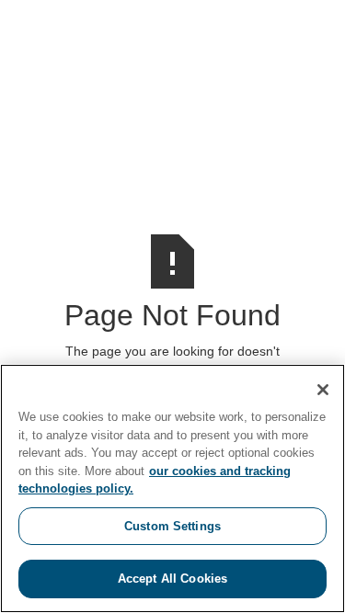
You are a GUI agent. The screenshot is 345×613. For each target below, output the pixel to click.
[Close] (323, 389)
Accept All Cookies (172, 578)
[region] (172, 488)
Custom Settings (172, 526)
